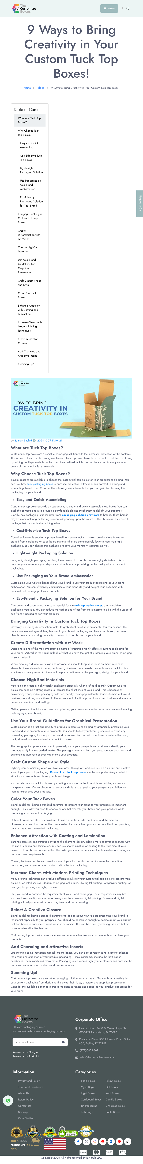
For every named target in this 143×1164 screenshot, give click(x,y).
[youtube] (103, 1141)
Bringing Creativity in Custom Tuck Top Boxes (30, 218)
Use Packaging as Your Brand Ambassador (30, 185)
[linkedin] (111, 1141)
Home (27, 88)
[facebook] (78, 1141)
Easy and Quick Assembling (29, 145)
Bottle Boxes (113, 1112)
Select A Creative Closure (28, 341)
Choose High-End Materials (28, 249)
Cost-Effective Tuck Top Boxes (31, 158)
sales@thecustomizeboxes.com (97, 1057)
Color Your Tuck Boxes (27, 295)
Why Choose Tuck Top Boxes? (28, 133)
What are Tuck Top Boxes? (29, 120)
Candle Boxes (114, 1100)
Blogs (41, 88)
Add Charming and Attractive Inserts (29, 353)
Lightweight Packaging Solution (31, 170)
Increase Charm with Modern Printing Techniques (30, 326)
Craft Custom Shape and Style (30, 283)
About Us (23, 1093)
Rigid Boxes (88, 1093)
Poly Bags (86, 1112)
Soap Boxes (88, 1081)
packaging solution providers (80, 515)
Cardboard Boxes (91, 1100)
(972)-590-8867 (89, 1050)
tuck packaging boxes (40, 484)
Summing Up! (26, 364)
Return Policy (25, 1100)
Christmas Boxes (115, 1106)
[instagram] (94, 1141)
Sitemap (23, 1112)
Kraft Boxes (112, 1093)
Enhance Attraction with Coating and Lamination (29, 310)
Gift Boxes (112, 1087)
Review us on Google (25, 1052)
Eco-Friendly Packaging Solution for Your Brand (31, 201)
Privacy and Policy (29, 1081)
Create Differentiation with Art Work (29, 235)
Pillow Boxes (113, 1081)
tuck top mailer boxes (88, 605)
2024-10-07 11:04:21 (49, 441)
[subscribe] (63, 1042)
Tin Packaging (89, 1106)
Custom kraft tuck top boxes (68, 772)
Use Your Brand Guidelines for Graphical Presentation (27, 266)
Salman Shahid (23, 441)
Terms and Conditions (30, 1087)
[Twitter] (86, 1141)
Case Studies (25, 1118)
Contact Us (24, 1106)
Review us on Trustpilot (26, 1056)
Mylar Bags (87, 1087)
